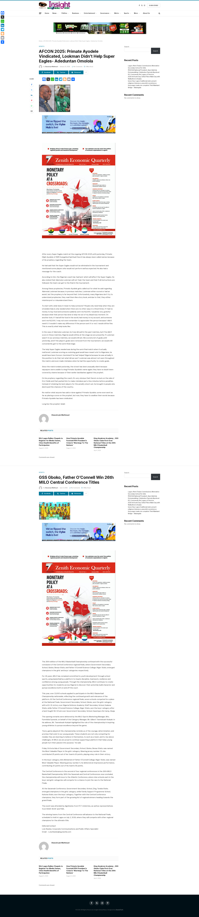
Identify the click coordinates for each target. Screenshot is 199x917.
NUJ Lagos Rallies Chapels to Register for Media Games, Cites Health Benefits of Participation (51, 441)
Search (126, 47)
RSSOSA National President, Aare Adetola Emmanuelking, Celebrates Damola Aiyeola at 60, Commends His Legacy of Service (143, 72)
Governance (104, 13)
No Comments (78, 66)
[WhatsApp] (32, 106)
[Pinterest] (32, 100)
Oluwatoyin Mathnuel (51, 66)
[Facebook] (32, 84)
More (136, 13)
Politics (64, 13)
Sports (126, 13)
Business (75, 13)
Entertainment (89, 13)
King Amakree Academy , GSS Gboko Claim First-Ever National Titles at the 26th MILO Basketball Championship (106, 442)
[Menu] (40, 13)
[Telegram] (2, 29)
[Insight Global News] (54, 5)
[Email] (32, 111)
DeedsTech (119, 910)
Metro (116, 13)
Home (47, 13)
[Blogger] (2, 34)
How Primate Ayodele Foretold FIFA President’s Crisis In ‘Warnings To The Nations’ (77, 441)
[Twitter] (32, 90)
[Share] (2, 42)
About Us (146, 13)
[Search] (159, 13)
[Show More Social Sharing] (86, 72)
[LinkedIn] (32, 95)
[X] (2, 17)
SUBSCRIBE (153, 5)
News (54, 13)
